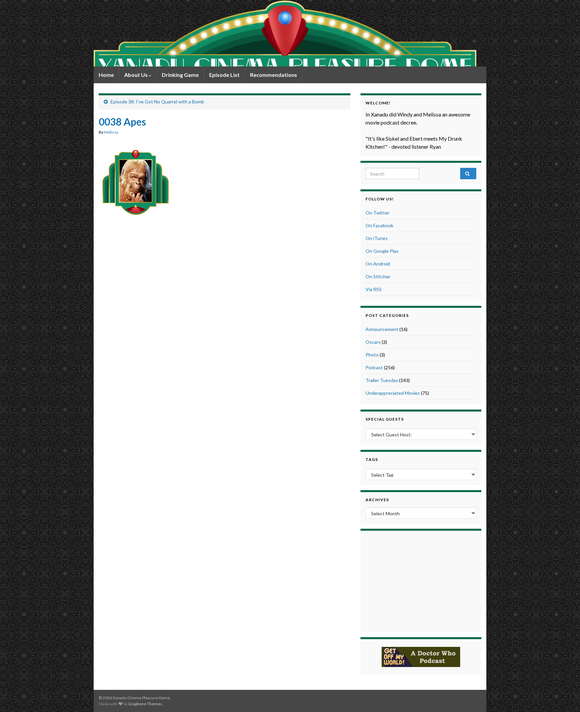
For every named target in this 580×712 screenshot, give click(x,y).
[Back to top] (565, 697)
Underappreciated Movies (393, 393)
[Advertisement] (224, 237)
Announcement (382, 329)
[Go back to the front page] (285, 33)
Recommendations (273, 75)
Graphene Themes (145, 703)
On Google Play (382, 251)
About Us (136, 75)
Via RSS (374, 289)
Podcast (374, 367)
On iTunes (377, 238)
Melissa (111, 132)
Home (106, 75)
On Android (378, 264)
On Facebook (379, 225)
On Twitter (377, 213)
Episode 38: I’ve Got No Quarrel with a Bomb (157, 101)
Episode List (224, 75)
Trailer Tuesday (382, 380)
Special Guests (385, 419)
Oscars (373, 342)
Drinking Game (180, 75)
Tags (372, 459)
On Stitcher (378, 276)
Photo (372, 355)
